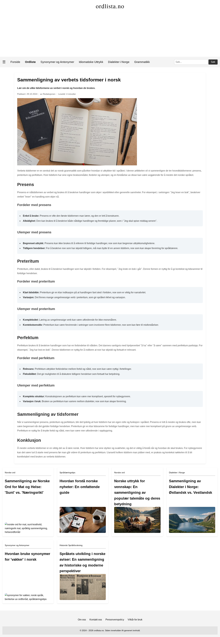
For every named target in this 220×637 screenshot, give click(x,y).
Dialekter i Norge (118, 61)
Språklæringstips (67, 472)
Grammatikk (142, 61)
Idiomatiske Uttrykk (91, 61)
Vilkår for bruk (135, 619)
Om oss (82, 619)
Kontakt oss (95, 619)
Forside (15, 61)
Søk (213, 62)
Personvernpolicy (115, 619)
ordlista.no (110, 6)
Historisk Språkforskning (71, 545)
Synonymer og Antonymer (57, 61)
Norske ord (10, 472)
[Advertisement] (110, 34)
